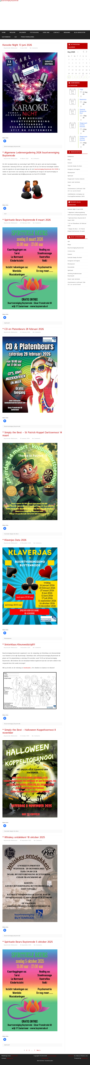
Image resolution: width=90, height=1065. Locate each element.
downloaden (27, 668)
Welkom (12, 32)
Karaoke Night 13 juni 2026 (17, 45)
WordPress (84, 1058)
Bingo (69, 160)
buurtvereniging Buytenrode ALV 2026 (46, 169)
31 (69, 77)
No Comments (34, 48)
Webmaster (10, 1058)
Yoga (81, 89)
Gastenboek (6, 37)
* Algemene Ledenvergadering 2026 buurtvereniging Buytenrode (30, 154)
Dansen (70, 163)
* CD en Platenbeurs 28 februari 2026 (23, 329)
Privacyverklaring (27, 37)
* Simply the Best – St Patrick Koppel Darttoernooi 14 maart (32, 434)
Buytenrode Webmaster (10, 48)
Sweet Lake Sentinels (74, 182)
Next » (39, 1050)
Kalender (22, 32)
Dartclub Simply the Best (11, 534)
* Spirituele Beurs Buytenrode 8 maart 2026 (26, 220)
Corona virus (71, 251)
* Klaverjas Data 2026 (14, 540)
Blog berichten (79, 32)
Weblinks (67, 32)
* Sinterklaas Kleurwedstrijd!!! (18, 644)
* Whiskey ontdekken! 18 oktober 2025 (23, 837)
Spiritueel (7, 323)
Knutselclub (71, 267)
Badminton (83, 99)
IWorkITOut (14, 1056)
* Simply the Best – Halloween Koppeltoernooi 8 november (29, 731)
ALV (16, 37)
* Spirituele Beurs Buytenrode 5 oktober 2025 (27, 942)
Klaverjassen (7, 638)
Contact (56, 32)
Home (4, 32)
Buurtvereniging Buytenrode (12, 146)
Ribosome (71, 1056)
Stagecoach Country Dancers (83, 125)
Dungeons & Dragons (74, 169)
